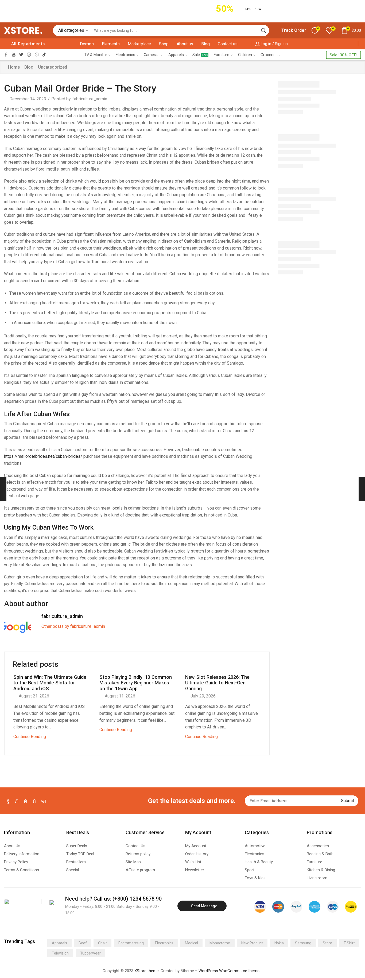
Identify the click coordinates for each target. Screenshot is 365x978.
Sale (200, 54)
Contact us (228, 43)
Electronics (125, 54)
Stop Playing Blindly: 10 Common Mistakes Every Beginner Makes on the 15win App (135, 683)
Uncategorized (52, 67)
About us (185, 43)
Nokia (279, 943)
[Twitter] (21, 55)
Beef (83, 943)
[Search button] (263, 30)
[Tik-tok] (44, 55)
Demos (87, 43)
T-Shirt (349, 943)
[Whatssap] (37, 55)
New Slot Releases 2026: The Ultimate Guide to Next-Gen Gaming (217, 683)
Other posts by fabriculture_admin (73, 626)
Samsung (303, 943)
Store (327, 943)
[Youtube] (14, 55)
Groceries (269, 54)
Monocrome (219, 943)
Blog (205, 43)
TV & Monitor (95, 54)
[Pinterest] (34, 800)
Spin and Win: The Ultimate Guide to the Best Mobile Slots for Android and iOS (49, 683)
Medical (191, 943)
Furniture (221, 54)
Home (14, 67)
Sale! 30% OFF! (343, 55)
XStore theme (146, 970)
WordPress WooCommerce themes (230, 970)
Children (245, 54)
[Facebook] (6, 55)
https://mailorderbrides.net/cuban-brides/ (43, 456)
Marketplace (139, 43)
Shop (164, 43)
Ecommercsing (131, 943)
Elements (111, 43)
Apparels (176, 54)
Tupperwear (90, 953)
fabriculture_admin (89, 98)
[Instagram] (29, 55)
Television (60, 953)
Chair (102, 943)
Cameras (152, 54)
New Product (252, 943)
